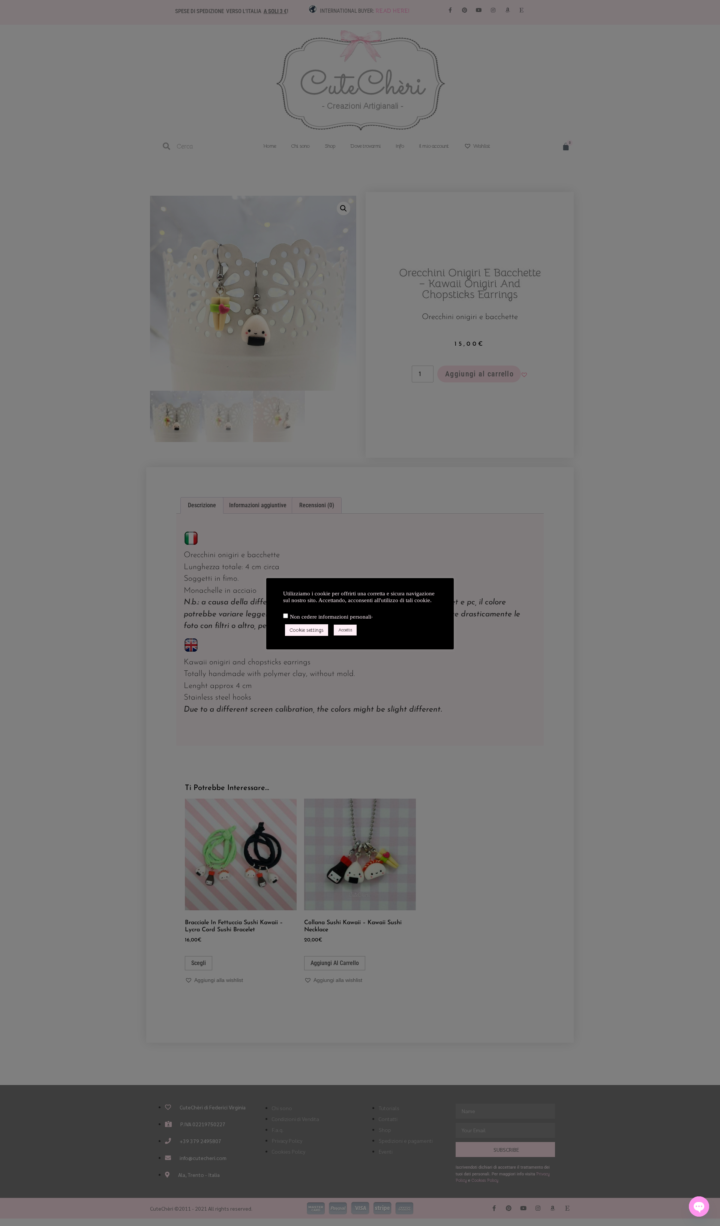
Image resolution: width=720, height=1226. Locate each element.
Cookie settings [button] (307, 630)
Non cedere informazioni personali (330, 617)
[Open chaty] (699, 1206)
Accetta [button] (345, 629)
